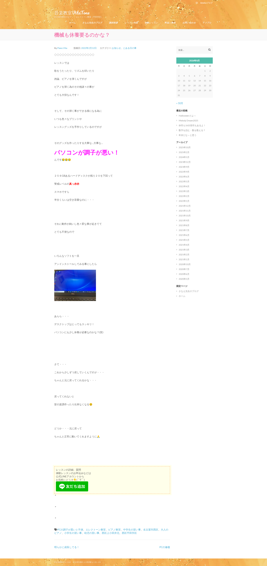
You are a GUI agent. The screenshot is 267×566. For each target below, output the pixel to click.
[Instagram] (197, 3)
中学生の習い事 (132, 529)
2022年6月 (184, 176)
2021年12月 (185, 205)
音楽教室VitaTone (71, 12)
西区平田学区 (129, 532)
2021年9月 (184, 220)
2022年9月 (184, 171)
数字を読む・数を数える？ (192, 130)
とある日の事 (129, 48)
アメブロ (207, 22)
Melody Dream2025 (188, 120)
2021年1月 (184, 259)
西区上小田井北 (110, 532)
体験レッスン (151, 22)
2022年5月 (184, 181)
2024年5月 (184, 157)
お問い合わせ (189, 22)
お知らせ (116, 48)
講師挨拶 (113, 22)
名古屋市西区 (150, 529)
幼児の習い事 (91, 532)
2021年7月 (184, 230)
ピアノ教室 (114, 529)
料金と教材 (170, 22)
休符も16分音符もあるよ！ (192, 125)
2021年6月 (184, 235)
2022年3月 (184, 191)
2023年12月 (185, 162)
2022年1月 (184, 201)
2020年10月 (185, 264)
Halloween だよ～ (187, 115)
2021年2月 (184, 254)
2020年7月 (184, 269)
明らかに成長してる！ (66, 547)
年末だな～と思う (187, 135)
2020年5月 (184, 279)
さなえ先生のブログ (92, 22)
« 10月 (179, 103)
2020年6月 (184, 274)
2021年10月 (185, 215)
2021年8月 (184, 225)
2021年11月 (185, 210)
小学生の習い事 (73, 532)
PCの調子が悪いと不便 (70, 529)
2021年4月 (184, 244)
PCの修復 (164, 547)
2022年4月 (184, 186)
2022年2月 (184, 196)
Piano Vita (62, 48)
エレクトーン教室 (96, 529)
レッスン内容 (131, 22)
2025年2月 (184, 152)
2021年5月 (184, 240)
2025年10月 (185, 147)
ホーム (72, 22)
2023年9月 (184, 166)
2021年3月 (184, 249)
